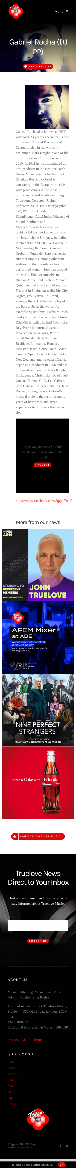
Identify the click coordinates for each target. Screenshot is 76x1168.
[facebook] (60, 1146)
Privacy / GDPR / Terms (25, 1040)
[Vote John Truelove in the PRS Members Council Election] (38, 565)
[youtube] (67, 1146)
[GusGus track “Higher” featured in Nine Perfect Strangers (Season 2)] (38, 710)
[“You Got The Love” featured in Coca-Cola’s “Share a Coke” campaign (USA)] (38, 782)
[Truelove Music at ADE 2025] (38, 637)
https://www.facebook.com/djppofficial (44, 501)
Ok (62, 1164)
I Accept (42, 464)
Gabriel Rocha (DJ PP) (38, 46)
